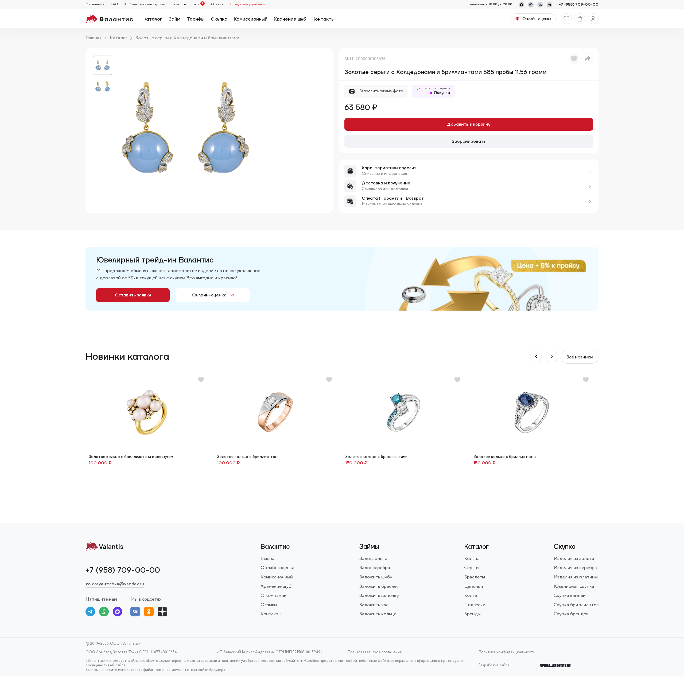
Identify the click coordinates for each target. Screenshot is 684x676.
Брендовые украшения (247, 4)
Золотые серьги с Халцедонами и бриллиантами (187, 37)
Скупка (219, 19)
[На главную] (109, 19)
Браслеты (474, 577)
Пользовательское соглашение (374, 652)
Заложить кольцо (378, 614)
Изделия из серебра (575, 567)
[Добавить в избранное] (574, 58)
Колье (470, 595)
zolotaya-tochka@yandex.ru (115, 584)
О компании (95, 4)
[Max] (521, 4)
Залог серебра (374, 567)
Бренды (472, 614)
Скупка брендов (571, 614)
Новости (179, 4)
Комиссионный (250, 19)
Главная (94, 37)
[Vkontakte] (540, 4)
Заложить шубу (375, 577)
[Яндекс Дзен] (162, 613)
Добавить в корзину (468, 124)
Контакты (323, 19)
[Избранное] (566, 18)
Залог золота (373, 558)
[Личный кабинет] (593, 18)
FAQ (114, 4)
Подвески (474, 604)
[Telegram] (549, 4)
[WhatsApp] (531, 4)
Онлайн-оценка (209, 295)
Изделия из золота (574, 558)
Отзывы (217, 4)
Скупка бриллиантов (576, 604)
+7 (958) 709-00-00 (578, 4)
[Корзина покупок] (579, 18)
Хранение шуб (290, 19)
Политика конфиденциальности (506, 652)
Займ (174, 19)
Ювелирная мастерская (146, 4)
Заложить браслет (379, 586)
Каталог (152, 19)
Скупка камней (570, 595)
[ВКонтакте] (135, 613)
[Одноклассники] (149, 613)
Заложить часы (375, 604)
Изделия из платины (576, 577)
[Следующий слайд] (536, 356)
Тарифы (195, 19)
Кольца (472, 558)
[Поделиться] (587, 58)
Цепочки (473, 586)
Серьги (471, 567)
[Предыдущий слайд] (551, 356)
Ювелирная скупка (574, 586)
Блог (196, 4)
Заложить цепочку (379, 595)
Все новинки (579, 357)
